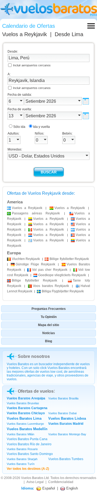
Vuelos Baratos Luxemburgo (25, 423)
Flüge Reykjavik (35, 264)
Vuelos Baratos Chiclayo (26, 413)
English (71, 488)
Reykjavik (26, 259)
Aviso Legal (35, 482)
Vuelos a (24, 34)
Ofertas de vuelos (36, 391)
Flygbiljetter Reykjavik (63, 291)
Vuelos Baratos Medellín (27, 429)
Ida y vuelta (41, 127)
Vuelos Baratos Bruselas (23, 403)
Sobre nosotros (34, 356)
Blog (48, 341)
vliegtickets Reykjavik (62, 275)
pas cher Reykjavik (49, 270)
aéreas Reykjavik (36, 213)
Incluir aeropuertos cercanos (32, 65)
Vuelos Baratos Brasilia (63, 398)
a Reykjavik (27, 208)
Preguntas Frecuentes (49, 309)
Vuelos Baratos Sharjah (22, 459)
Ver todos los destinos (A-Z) (28, 469)
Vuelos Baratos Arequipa (26, 398)
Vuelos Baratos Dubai (62, 413)
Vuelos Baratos (32, 478)
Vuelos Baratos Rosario (22, 449)
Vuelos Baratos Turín (20, 463)
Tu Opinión (49, 317)
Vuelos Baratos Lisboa (67, 418)
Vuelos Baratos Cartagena (27, 408)
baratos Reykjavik (51, 286)
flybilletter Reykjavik (69, 259)
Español (48, 488)
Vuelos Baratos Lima (24, 418)
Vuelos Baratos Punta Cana (27, 439)
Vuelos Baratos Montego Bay (67, 434)
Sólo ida (19, 127)
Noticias (48, 333)
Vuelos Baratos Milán (20, 434)
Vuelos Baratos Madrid (65, 424)
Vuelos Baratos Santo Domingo (30, 454)
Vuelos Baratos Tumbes (65, 459)
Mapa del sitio (48, 325)
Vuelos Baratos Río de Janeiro (29, 444)
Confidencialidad (60, 482)
